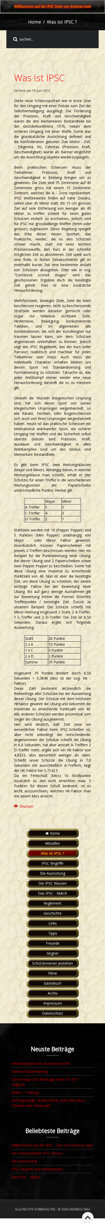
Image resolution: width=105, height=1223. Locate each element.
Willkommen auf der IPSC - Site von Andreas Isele (52, 1145)
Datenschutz (52, 1013)
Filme (52, 973)
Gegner (53, 953)
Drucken (26, 806)
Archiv (53, 993)
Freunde (52, 943)
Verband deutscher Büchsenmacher (40, 1063)
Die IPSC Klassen (52, 883)
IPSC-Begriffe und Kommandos (37, 1169)
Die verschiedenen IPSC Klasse (36, 1153)
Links (52, 923)
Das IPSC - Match (52, 893)
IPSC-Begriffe (52, 863)
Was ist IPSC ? (52, 853)
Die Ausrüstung (52, 873)
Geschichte (53, 913)
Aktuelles (52, 843)
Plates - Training (24, 1092)
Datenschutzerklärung (29, 1071)
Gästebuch (52, 983)
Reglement (52, 903)
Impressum (52, 1003)
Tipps (52, 933)
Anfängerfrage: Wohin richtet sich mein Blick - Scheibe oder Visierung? (48, 1103)
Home (34, 22)
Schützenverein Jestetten (52, 963)
